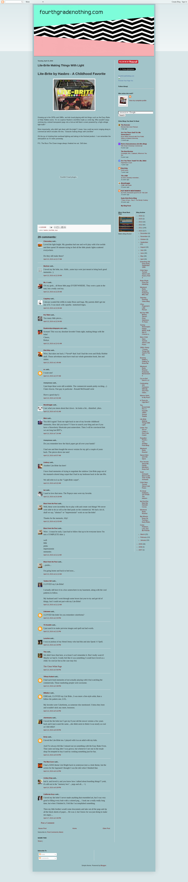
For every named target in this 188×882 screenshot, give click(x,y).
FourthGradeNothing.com (126, 76)
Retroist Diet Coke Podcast (129, 127)
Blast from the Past (50, 503)
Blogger (103, 865)
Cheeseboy (47, 241)
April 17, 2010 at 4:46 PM (52, 818)
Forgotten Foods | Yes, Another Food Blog (144, 441)
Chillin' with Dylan (126, 185)
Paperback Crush (126, 162)
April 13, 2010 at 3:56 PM (52, 670)
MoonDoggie (48, 405)
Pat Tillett (46, 315)
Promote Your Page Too (125, 80)
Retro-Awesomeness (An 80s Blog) (134, 144)
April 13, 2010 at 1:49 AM (52, 362)
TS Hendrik (47, 625)
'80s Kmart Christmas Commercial (131, 146)
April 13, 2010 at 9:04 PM (52, 755)
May (142, 256)
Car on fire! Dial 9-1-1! (144, 379)
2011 (141, 228)
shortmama (47, 718)
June (142, 253)
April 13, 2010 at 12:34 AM (52, 321)
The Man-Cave (48, 762)
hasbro (46, 230)
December (144, 233)
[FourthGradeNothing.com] (119, 78)
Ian (44, 490)
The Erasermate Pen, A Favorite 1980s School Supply (145, 410)
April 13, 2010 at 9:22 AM (52, 483)
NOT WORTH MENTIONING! (131, 191)
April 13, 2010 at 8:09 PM (52, 730)
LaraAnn (46, 638)
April (142, 259)
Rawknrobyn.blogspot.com (53, 328)
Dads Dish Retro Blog (129, 198)
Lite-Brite (51, 230)
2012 (141, 225)
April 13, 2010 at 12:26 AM (52, 308)
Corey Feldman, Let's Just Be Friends (145, 527)
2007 (141, 550)
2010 (141, 231)
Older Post (106, 828)
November (144, 236)
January (143, 540)
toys (56, 230)
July (142, 250)
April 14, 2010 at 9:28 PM (52, 787)
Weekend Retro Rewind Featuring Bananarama (145, 371)
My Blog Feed (126, 206)
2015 (141, 219)
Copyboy (46, 299)
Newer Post (42, 828)
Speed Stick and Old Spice (144, 457)
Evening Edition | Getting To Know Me (144, 360)
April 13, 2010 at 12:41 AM (52, 343)
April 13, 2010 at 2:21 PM (52, 631)
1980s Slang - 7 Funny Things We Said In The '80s (145, 351)
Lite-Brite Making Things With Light (145, 422)
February (143, 537)
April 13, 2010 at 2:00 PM (52, 618)
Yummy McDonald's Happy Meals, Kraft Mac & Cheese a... (145, 329)
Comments (45, 858)
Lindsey (46, 462)
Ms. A (45, 282)
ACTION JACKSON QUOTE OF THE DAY (134, 193)
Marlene (46, 266)
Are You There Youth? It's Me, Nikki (133, 161)
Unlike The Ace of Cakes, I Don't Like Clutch (144, 431)
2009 (141, 544)
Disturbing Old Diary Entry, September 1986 (145, 264)
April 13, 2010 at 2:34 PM (52, 645)
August (143, 247)
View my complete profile (137, 100)
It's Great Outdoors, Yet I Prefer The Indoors (145, 494)
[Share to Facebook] (62, 227)
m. (44, 369)
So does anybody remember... (130, 177)
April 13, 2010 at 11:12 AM (52, 574)
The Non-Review (127, 151)
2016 (141, 216)
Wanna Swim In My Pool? (145, 396)
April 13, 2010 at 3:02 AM (52, 398)
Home (75, 828)
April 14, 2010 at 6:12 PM (52, 771)
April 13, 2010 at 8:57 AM (52, 455)
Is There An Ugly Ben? (144, 401)
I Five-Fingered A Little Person (144, 307)
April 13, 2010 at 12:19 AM (52, 275)
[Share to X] (60, 227)
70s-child (124, 176)
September (144, 242)
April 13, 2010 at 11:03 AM (52, 521)
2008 (141, 547)
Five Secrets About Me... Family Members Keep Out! (145, 465)
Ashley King (47, 778)
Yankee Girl (47, 581)
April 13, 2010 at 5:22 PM (52, 711)
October (143, 239)
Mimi (45, 418)
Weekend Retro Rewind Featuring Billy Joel (144, 291)
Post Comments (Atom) (55, 832)
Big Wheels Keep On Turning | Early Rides (145, 519)
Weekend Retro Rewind (143, 450)
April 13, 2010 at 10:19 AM (52, 497)
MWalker (46, 693)
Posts (43, 854)
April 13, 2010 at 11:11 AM (52, 555)
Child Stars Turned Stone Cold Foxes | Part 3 (145, 274)
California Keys (49, 794)
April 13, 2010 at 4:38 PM (52, 686)
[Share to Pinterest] (65, 227)
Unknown (46, 611)
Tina (45, 652)
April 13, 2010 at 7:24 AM (52, 433)
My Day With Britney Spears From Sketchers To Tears (144, 317)
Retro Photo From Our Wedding (144, 282)
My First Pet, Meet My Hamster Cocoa (144, 504)
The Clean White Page (52, 666)
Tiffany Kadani (48, 677)
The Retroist (125, 125)
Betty (45, 737)
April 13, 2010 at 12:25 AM (52, 292)
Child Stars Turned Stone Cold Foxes (145, 485)
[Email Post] (51, 227)
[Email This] (55, 227)
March (142, 534)
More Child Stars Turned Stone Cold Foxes (145, 340)
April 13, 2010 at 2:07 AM (52, 376)
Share (40, 841)
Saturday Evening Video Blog (145, 299)
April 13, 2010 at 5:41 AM (52, 411)
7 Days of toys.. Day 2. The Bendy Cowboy (134, 200)
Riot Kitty (46, 350)
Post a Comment (47, 823)
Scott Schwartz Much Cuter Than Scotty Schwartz (145, 475)
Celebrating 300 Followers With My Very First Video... (144, 388)
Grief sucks (124, 170)
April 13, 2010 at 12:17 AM (52, 259)
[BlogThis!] (57, 227)
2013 (141, 222)
